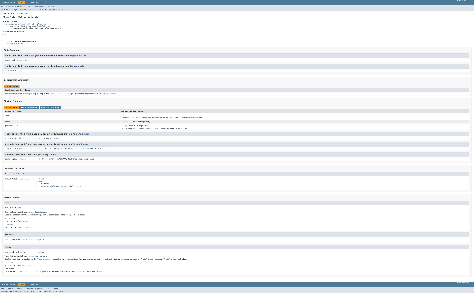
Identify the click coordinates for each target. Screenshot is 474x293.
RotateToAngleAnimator (15, 94)
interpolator (11, 70)
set (76, 149)
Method (33, 10)
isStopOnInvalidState (63, 149)
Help (44, 3)
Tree (32, 3)
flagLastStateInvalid (15, 149)
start (105, 149)
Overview (5, 3)
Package (13, 3)
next (123, 115)
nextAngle (125, 122)
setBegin (47, 138)
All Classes (53, 7)
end (13, 60)
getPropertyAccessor (32, 138)
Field (18, 10)
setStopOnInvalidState (90, 149)
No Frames (39, 7)
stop (111, 149)
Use (27, 3)
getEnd (18, 138)
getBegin (9, 138)
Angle (29, 94)
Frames (30, 7)
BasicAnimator (77, 66)
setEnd (56, 138)
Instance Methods (29, 108)
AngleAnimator (16, 44)
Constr (25, 10)
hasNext (30, 149)
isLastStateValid (43, 149)
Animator (6, 34)
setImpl (124, 126)
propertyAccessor (24, 60)
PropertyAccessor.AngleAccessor (83, 94)
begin (7, 60)
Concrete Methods (50, 108)
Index (38, 3)
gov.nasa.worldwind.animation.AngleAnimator (30, 26)
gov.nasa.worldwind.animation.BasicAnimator (26, 24)
